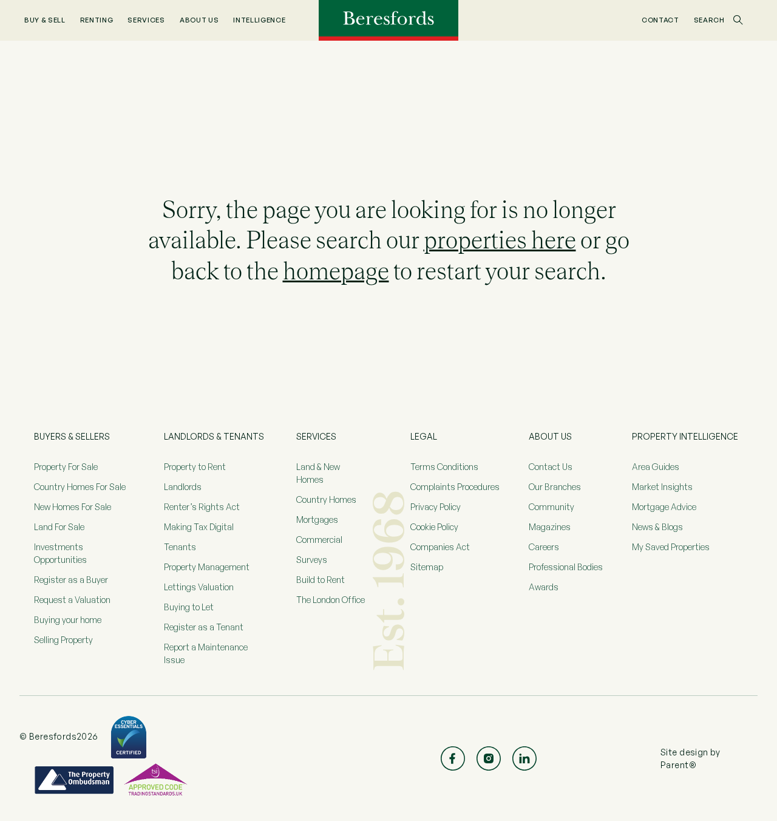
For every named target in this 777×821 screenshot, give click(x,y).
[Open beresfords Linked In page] (524, 758)
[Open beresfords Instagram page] (489, 758)
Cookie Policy (434, 527)
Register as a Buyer (71, 579)
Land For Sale (59, 527)
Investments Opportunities (60, 553)
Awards (543, 587)
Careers (544, 547)
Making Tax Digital (199, 527)
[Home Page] (388, 19)
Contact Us (550, 467)
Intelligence (259, 20)
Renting (97, 20)
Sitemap (426, 567)
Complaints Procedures (455, 487)
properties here (500, 240)
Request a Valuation (72, 599)
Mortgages (317, 519)
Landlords (183, 487)
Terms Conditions (444, 467)
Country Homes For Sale (80, 487)
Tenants (180, 547)
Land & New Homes (318, 473)
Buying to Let (189, 607)
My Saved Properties (671, 547)
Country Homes (326, 499)
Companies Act (440, 547)
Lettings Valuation (199, 587)
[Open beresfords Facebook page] (453, 758)
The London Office (330, 599)
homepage (336, 271)
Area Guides (655, 467)
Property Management (206, 567)
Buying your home (67, 620)
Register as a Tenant (203, 627)
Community (551, 507)
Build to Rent (320, 579)
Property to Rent (195, 467)
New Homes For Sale (72, 507)
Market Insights (662, 487)
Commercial (319, 539)
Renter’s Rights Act (202, 507)
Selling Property (63, 640)
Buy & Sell (45, 20)
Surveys (311, 559)
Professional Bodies (566, 567)
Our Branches (555, 487)
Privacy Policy (435, 507)
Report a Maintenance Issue (206, 653)
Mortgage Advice (664, 507)
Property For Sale (66, 467)
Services (146, 20)
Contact (660, 20)
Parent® (678, 765)
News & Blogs (657, 527)
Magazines (550, 527)
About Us (199, 20)
